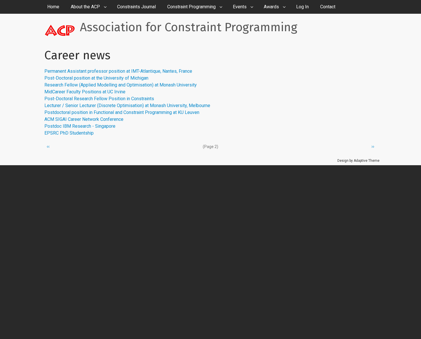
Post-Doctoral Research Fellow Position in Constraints (99, 98)
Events (240, 6)
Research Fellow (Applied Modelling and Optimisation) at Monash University (120, 85)
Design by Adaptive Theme (358, 161)
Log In (302, 6)
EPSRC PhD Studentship (69, 133)
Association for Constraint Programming (188, 27)
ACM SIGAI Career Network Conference (83, 119)
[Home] (62, 30)
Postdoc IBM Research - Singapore (79, 126)
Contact (327, 6)
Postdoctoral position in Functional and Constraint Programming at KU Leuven (121, 112)
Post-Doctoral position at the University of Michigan (96, 78)
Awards (271, 6)
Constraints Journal (136, 6)
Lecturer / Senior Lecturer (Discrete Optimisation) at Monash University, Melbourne (127, 105)
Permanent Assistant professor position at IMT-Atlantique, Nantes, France (118, 71)
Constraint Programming (191, 6)
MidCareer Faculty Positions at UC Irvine (84, 91)
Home (53, 6)
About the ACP (85, 6)
